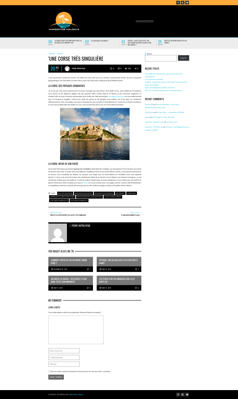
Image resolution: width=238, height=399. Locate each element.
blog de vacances (65, 193)
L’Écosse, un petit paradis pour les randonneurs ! (163, 90)
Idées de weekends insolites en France (175, 41)
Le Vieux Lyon (172, 122)
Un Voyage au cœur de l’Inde (163, 117)
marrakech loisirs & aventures (62, 197)
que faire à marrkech (79, 200)
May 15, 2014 (58, 288)
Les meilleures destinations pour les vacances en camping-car (68, 41)
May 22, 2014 (106, 269)
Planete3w (149, 104)
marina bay (131, 193)
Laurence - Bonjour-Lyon (154, 122)
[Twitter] (187, 2)
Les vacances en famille (99, 41)
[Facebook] (178, 2)
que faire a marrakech (59, 200)
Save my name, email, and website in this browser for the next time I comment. (80, 371)
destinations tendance (104, 193)
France (60, 53)
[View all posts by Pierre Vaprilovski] (67, 68)
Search (149, 54)
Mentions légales (76, 394)
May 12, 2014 (106, 288)
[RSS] (182, 2)
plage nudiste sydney (113, 197)
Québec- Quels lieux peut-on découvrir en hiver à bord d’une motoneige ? (139, 42)
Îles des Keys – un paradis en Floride (170, 112)
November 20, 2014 (60, 269)
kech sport (120, 193)
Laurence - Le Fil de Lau (154, 127)
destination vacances (83, 193)
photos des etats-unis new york (89, 197)
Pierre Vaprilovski (78, 68)
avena (147, 117)
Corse (85, 183)
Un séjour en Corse (116, 96)
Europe (52, 53)
